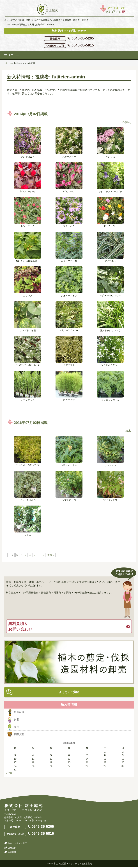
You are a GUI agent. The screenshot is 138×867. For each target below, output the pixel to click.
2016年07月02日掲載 (31, 114)
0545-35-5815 (70, 45)
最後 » (50, 554)
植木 (128, 430)
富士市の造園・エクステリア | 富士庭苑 (73, 863)
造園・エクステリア (17, 843)
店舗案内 (12, 848)
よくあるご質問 (69, 691)
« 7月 (9, 773)
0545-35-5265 (72, 38)
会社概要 (12, 852)
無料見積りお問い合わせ (20, 626)
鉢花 (128, 122)
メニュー (13, 55)
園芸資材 (19, 734)
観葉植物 (19, 712)
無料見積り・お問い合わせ (69, 30)
